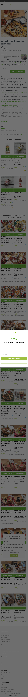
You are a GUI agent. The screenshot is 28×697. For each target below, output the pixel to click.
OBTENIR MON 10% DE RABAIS (14, 358)
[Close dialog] (27, 331)
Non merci (14, 362)
